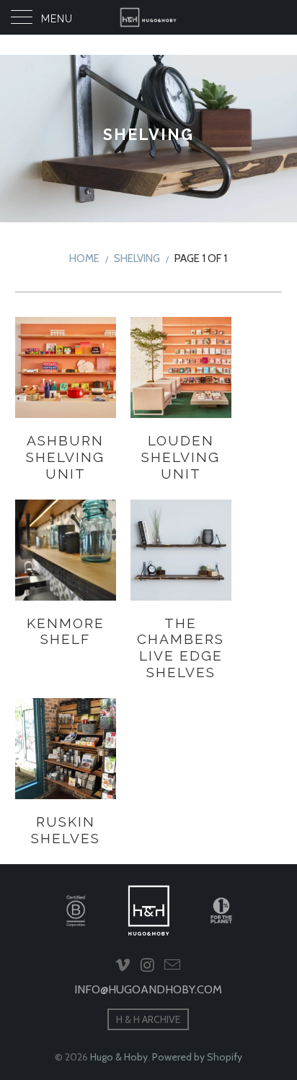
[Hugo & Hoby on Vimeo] (122, 966)
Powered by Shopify (197, 1056)
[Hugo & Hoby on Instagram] (148, 966)
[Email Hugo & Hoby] (173, 966)
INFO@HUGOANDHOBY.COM (148, 989)
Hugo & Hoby (119, 1056)
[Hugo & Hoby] (148, 17)
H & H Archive (148, 1019)
